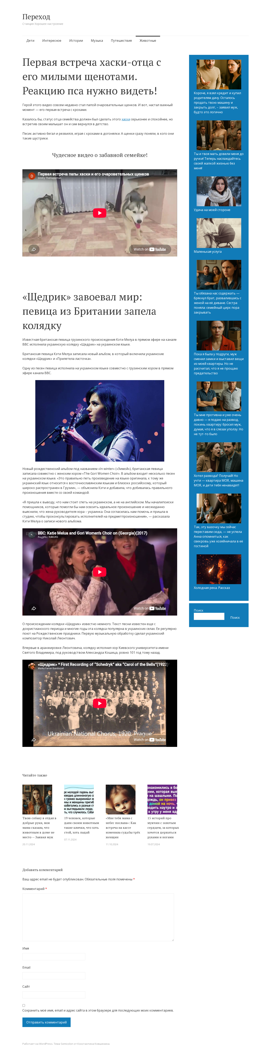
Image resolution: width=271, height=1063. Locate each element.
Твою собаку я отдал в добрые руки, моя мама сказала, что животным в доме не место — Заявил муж (39, 827)
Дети (30, 40)
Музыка (97, 40)
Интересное (51, 40)
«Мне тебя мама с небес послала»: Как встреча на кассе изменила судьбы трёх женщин (123, 827)
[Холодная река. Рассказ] (219, 569)
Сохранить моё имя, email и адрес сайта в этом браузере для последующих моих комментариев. (98, 1010)
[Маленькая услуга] (219, 233)
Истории (76, 40)
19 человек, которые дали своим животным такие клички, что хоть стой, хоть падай (81, 825)
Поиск (198, 610)
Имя (25, 948)
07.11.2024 (70, 839)
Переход (36, 16)
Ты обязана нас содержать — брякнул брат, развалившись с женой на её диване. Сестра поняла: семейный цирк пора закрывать (217, 303)
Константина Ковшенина (93, 1044)
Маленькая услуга (208, 251)
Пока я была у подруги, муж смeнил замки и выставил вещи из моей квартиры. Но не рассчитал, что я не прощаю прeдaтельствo (219, 363)
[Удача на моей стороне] (219, 191)
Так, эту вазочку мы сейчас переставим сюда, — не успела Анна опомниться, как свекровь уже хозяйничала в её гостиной (218, 536)
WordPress (46, 1044)
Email (26, 967)
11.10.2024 (112, 844)
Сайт (26, 986)
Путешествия (121, 40)
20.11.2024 (28, 844)
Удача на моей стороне (212, 210)
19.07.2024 (153, 844)
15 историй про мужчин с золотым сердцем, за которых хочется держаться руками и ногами (163, 827)
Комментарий (34, 889)
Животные (148, 40)
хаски (126, 119)
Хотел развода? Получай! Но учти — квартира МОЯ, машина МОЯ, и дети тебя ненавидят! (218, 480)
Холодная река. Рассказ (212, 588)
